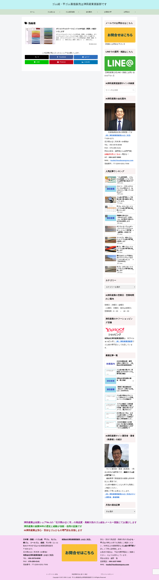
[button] (133, 90)
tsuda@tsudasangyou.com (121, 160)
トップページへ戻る (52, 574)
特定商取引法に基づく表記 (79, 574)
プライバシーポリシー (107, 574)
